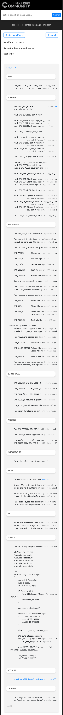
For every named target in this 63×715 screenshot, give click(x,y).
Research (51, 35)
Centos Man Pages (14, 35)
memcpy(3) (47, 480)
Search (56, 15)
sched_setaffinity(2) (24, 679)
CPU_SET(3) (11, 67)
